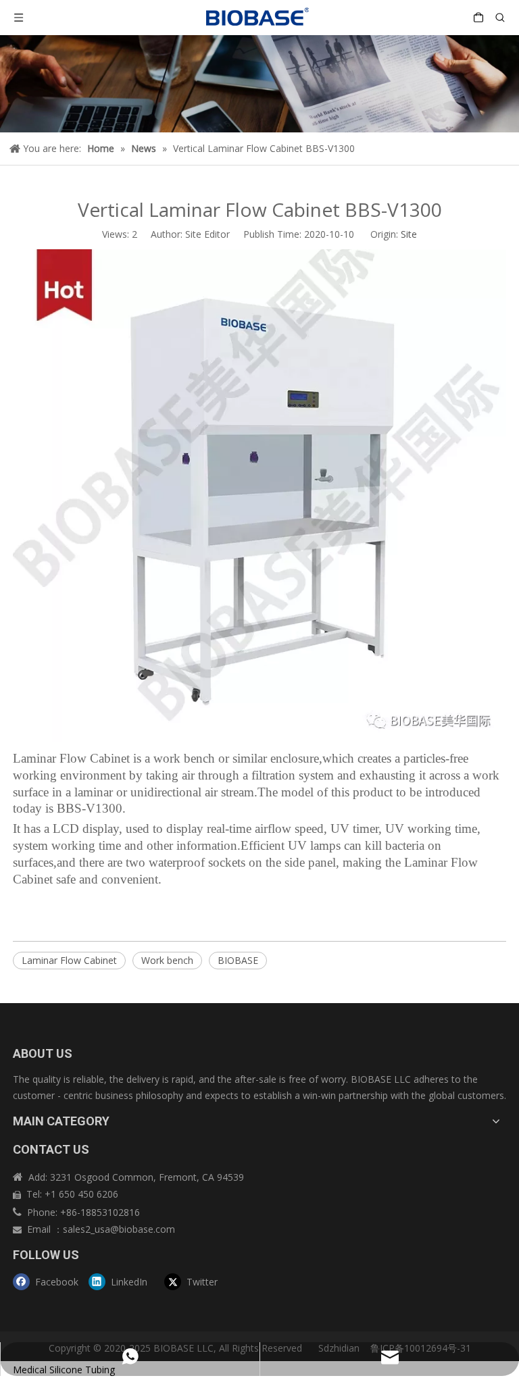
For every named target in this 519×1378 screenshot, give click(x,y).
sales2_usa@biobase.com (119, 1229)
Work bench (167, 960)
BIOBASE (238, 960)
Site (409, 234)
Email (40, 1229)
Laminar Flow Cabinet (69, 960)
